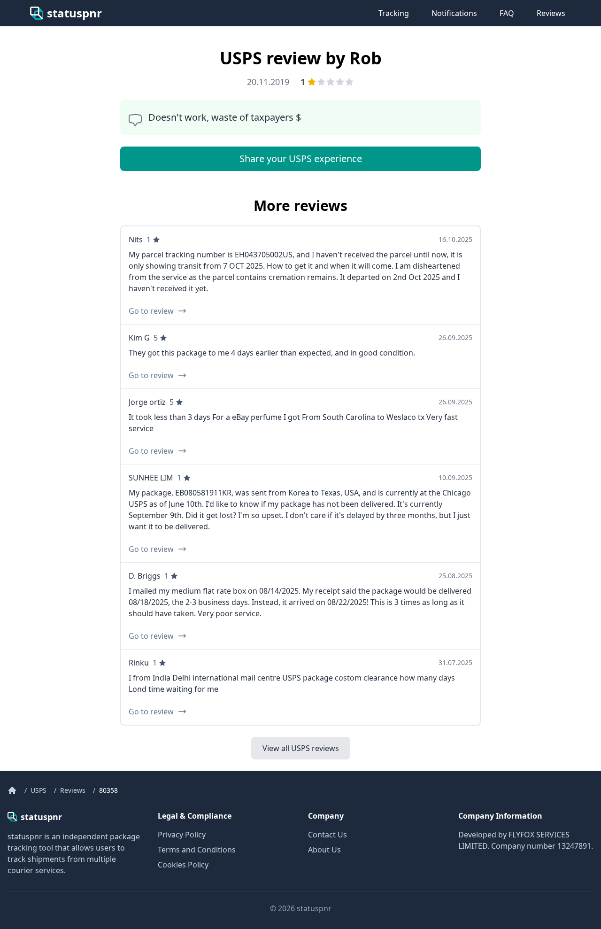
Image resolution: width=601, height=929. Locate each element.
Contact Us (327, 834)
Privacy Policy (182, 834)
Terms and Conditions (197, 849)
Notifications (454, 13)
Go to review (151, 311)
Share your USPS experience (300, 158)
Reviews (551, 13)
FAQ (507, 13)
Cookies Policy (183, 864)
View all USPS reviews (300, 748)
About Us (324, 849)
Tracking (393, 13)
